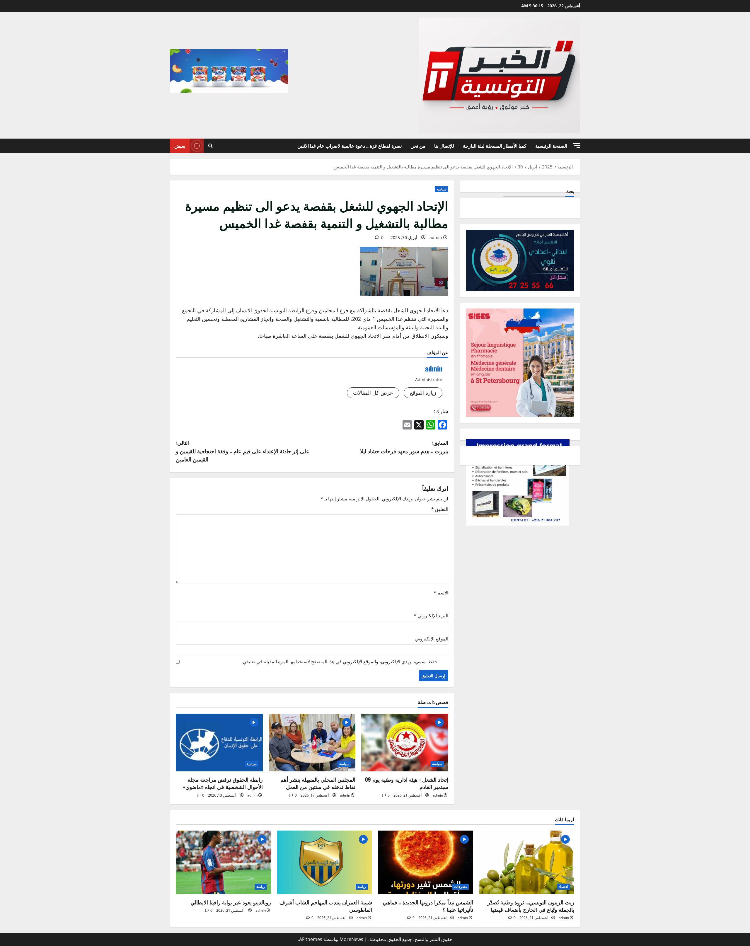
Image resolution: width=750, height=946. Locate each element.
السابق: (404, 447)
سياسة (441, 189)
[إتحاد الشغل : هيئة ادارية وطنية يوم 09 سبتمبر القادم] (404, 743)
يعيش (179, 145)
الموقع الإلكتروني (431, 638)
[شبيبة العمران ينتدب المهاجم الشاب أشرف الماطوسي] (324, 862)
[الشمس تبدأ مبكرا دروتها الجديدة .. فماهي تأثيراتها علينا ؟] (425, 862)
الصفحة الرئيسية (551, 145)
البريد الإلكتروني (431, 615)
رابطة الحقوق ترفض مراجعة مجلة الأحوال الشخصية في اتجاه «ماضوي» (223, 782)
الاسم (441, 592)
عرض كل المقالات (373, 392)
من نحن (417, 145)
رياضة (361, 886)
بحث (569, 191)
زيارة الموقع (423, 392)
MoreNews (351, 939)
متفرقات (460, 886)
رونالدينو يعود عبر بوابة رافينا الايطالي (230, 902)
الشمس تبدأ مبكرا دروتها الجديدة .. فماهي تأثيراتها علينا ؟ (428, 905)
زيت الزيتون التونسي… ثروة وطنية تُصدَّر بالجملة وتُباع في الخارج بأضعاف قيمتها (531, 905)
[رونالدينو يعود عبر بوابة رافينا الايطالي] (223, 862)
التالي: (242, 451)
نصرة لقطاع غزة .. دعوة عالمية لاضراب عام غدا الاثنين (349, 145)
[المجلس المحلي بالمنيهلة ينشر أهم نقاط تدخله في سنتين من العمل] (312, 743)
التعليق (439, 509)
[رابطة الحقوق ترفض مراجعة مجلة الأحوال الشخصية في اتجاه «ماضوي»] (219, 743)
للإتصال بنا (444, 145)
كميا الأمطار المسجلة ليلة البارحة (494, 145)
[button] (576, 145)
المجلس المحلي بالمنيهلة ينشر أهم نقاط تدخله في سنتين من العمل (317, 782)
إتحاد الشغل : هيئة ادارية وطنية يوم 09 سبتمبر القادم (406, 782)
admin (435, 237)
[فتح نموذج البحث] (210, 145)
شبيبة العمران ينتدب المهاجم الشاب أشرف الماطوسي (325, 905)
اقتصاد (563, 886)
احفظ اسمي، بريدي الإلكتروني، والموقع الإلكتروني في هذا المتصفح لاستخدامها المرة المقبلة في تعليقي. (340, 661)
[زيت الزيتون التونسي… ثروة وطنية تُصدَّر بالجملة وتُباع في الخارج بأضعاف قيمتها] (526, 862)
